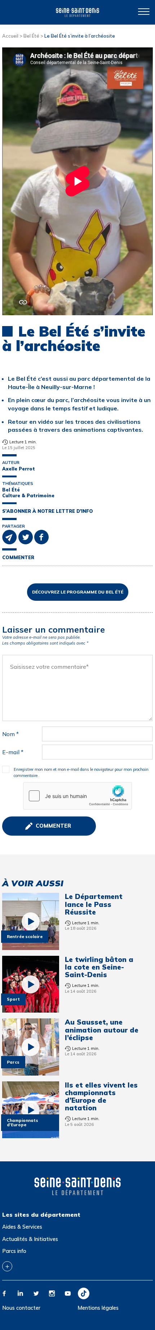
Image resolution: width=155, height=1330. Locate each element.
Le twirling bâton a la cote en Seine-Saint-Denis (99, 967)
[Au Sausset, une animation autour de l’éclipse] (30, 1047)
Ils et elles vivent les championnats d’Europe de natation (101, 1096)
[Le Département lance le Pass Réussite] (30, 921)
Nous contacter (21, 1308)
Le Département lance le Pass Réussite (94, 904)
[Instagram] (52, 1293)
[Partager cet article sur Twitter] (26, 536)
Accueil (10, 36)
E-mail (12, 752)
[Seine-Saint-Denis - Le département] (77, 12)
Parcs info (14, 1251)
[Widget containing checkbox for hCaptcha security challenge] (77, 796)
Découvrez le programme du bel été (77, 592)
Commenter (18, 557)
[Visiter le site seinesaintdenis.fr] (77, 1186)
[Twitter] (36, 1293)
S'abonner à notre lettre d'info (47, 511)
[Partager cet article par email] (10, 536)
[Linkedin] (20, 1293)
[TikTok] (83, 1293)
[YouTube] (68, 1293)
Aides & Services (22, 1227)
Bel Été (31, 36)
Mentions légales (98, 1308)
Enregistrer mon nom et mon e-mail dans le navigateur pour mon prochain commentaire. (81, 772)
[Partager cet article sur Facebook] (41, 536)
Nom (10, 734)
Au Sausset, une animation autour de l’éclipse (101, 1029)
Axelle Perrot (18, 469)
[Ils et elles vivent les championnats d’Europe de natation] (30, 1110)
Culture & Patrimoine (28, 495)
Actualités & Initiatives (30, 1239)
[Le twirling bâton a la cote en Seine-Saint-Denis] (30, 984)
